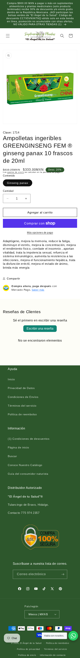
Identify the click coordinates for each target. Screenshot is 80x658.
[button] (7, 36)
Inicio (11, 379)
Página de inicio (18, 447)
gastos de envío (15, 172)
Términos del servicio (22, 405)
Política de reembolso (22, 414)
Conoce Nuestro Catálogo (25, 465)
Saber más (38, 290)
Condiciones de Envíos (23, 396)
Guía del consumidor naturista (28, 473)
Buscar (12, 456)
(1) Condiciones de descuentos (28, 438)
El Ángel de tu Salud (30, 643)
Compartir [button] (13, 278)
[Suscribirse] (62, 574)
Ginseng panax (17, 182)
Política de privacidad (28, 649)
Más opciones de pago (40, 232)
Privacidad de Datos (21, 388)
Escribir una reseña (40, 328)
